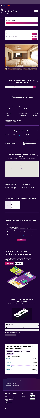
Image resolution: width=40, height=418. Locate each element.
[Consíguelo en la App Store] (32, 399)
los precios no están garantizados (28, 380)
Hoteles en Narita (9, 372)
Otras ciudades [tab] (9, 351)
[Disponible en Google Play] (32, 396)
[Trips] (1, 17)
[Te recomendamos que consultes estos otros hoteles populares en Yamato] (38, 198)
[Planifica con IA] (1, 14)
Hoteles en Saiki (8, 365)
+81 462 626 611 (8, 14)
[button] (2, 5)
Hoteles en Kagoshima (9, 361)
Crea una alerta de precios (21, 235)
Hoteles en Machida (9, 366)
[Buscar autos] (1, 12)
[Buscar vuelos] (1, 8)
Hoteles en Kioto (8, 362)
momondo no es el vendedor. (11, 383)
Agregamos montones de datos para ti (13, 385)
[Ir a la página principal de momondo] (7, 5)
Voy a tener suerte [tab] (27, 351)
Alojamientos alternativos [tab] (18, 351)
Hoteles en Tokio (8, 358)
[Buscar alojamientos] (1, 10)
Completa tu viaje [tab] (10, 353)
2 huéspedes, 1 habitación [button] (10, 20)
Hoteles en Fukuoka (9, 369)
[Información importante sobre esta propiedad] (38, 108)
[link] (21, 240)
